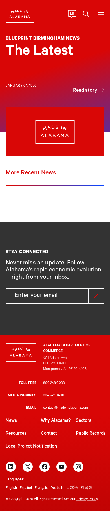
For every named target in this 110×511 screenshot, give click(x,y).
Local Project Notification (31, 446)
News (11, 420)
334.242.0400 (53, 396)
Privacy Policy (87, 499)
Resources (16, 433)
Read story (85, 91)
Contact (49, 433)
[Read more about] (55, 131)
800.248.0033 (54, 383)
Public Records (91, 433)
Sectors (83, 420)
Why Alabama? (56, 420)
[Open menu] (101, 14)
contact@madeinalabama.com (65, 408)
